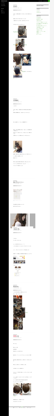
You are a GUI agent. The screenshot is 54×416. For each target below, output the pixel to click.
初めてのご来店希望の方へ (40, 28)
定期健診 (16, 100)
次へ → (30, 407)
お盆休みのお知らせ (39, 20)
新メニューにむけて (39, 34)
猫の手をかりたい (18, 182)
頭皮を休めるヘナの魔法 (40, 19)
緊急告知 (16, 286)
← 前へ (13, 407)
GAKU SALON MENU (3, 5)
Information (15, 180)
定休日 (15, 6)
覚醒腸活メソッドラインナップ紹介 (41, 31)
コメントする (20, 101)
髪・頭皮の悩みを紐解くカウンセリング (41, 25)
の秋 (17, 336)
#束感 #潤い (16, 229)
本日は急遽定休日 (39, 17)
